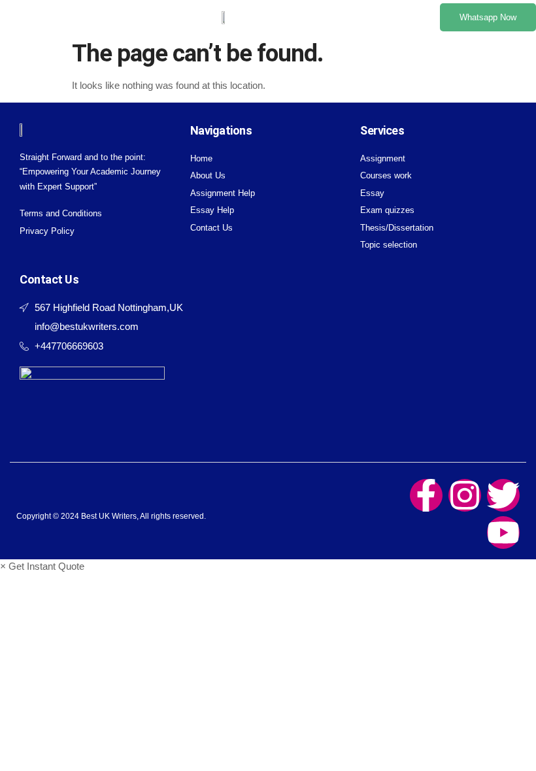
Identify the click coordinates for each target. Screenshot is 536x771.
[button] (24, 17)
